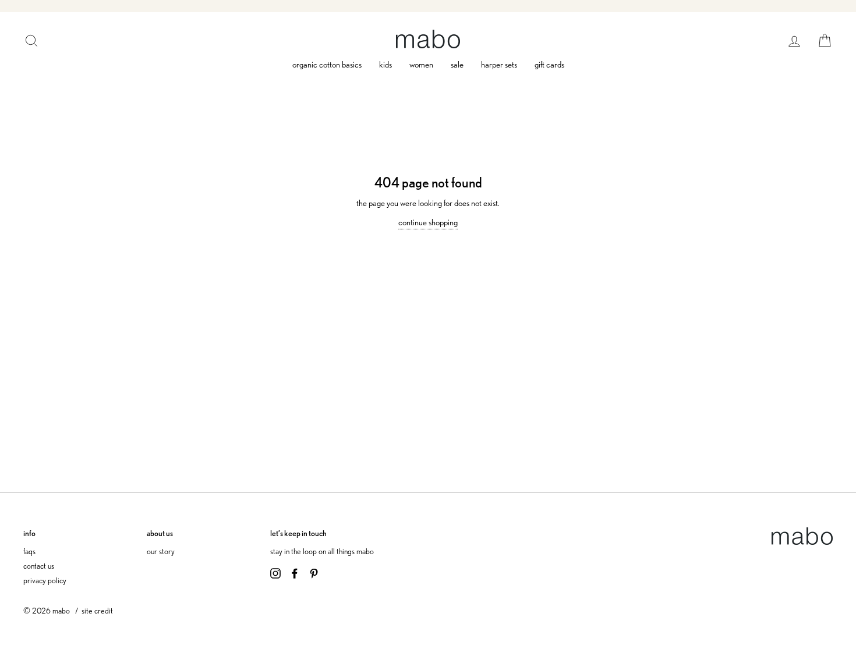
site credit (97, 610)
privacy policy (44, 580)
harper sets (499, 64)
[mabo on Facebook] (294, 572)
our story (161, 551)
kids (385, 64)
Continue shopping (428, 222)
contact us (38, 565)
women (421, 64)
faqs (29, 551)
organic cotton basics (327, 64)
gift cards (549, 64)
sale (457, 64)
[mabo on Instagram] (275, 572)
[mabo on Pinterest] (314, 572)
